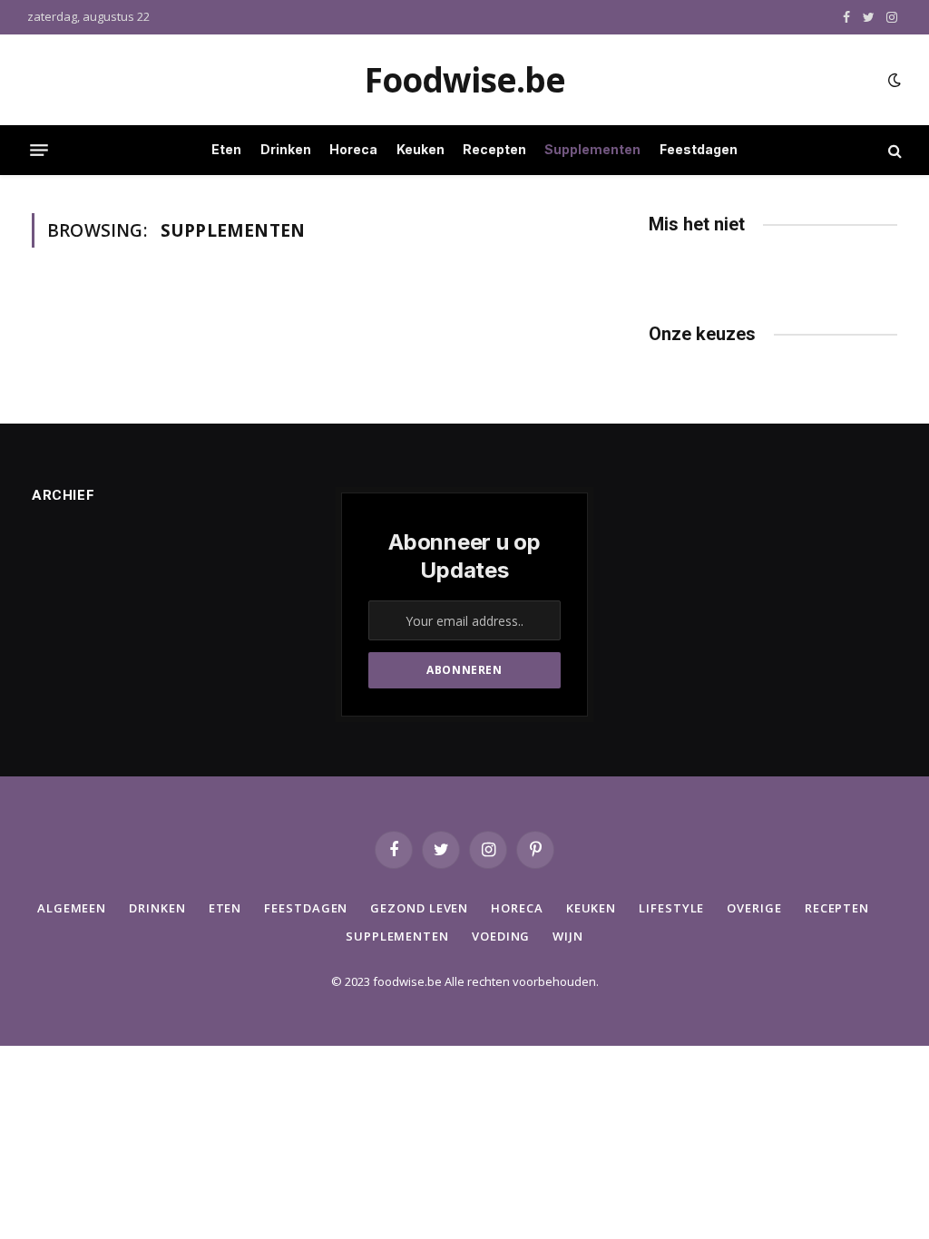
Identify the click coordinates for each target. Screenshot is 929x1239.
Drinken (285, 149)
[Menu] (39, 150)
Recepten (494, 149)
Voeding (501, 936)
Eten (226, 149)
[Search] (893, 150)
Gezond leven (419, 908)
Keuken (420, 149)
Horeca (353, 149)
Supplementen (592, 149)
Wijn (568, 936)
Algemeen (71, 908)
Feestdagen (699, 149)
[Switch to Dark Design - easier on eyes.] (893, 80)
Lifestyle (671, 908)
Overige (754, 908)
